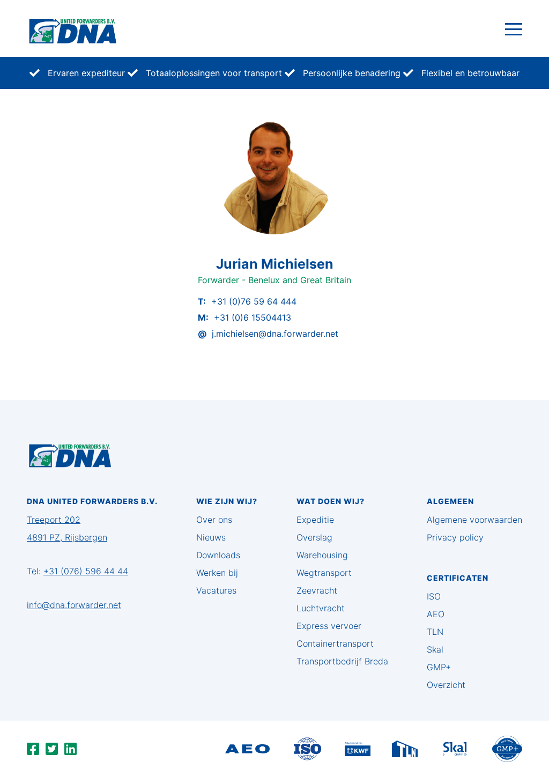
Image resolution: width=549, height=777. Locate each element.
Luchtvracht (320, 608)
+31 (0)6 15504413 (252, 317)
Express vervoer (328, 625)
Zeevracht (316, 590)
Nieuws (211, 537)
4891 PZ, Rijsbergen (67, 537)
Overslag (314, 537)
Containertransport (335, 643)
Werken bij (217, 572)
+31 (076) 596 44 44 (85, 571)
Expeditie (315, 519)
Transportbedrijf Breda (342, 661)
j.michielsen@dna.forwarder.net (275, 333)
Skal (435, 649)
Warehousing (322, 555)
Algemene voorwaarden (474, 519)
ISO (434, 596)
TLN (435, 631)
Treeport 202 (53, 519)
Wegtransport (324, 572)
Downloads (218, 555)
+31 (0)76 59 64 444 (253, 301)
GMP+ (439, 667)
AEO (435, 614)
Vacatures (216, 590)
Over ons (214, 519)
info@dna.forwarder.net (74, 605)
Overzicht (446, 684)
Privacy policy (455, 537)
